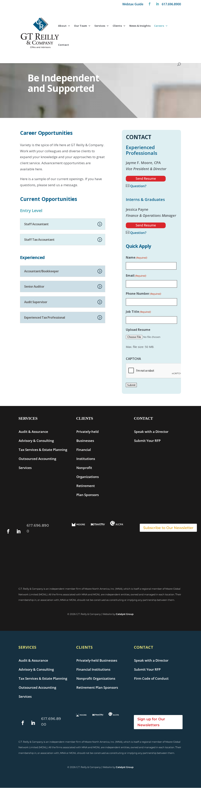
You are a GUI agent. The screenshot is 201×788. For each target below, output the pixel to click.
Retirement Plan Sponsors (97, 687)
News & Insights (140, 26)
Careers (159, 26)
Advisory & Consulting (36, 440)
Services (99, 26)
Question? (137, 186)
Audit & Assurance (33, 431)
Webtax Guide (132, 4)
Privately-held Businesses (96, 660)
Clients (117, 26)
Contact (63, 45)
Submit (131, 385)
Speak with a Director (151, 431)
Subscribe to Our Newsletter (168, 528)
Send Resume (146, 178)
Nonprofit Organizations (95, 678)
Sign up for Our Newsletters (151, 722)
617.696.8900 (171, 4)
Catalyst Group (124, 614)
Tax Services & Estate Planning (43, 449)
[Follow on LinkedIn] (157, 5)
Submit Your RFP (147, 440)
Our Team (80, 26)
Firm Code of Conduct (151, 678)
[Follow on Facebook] (149, 5)
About (62, 26)
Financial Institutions (93, 669)
